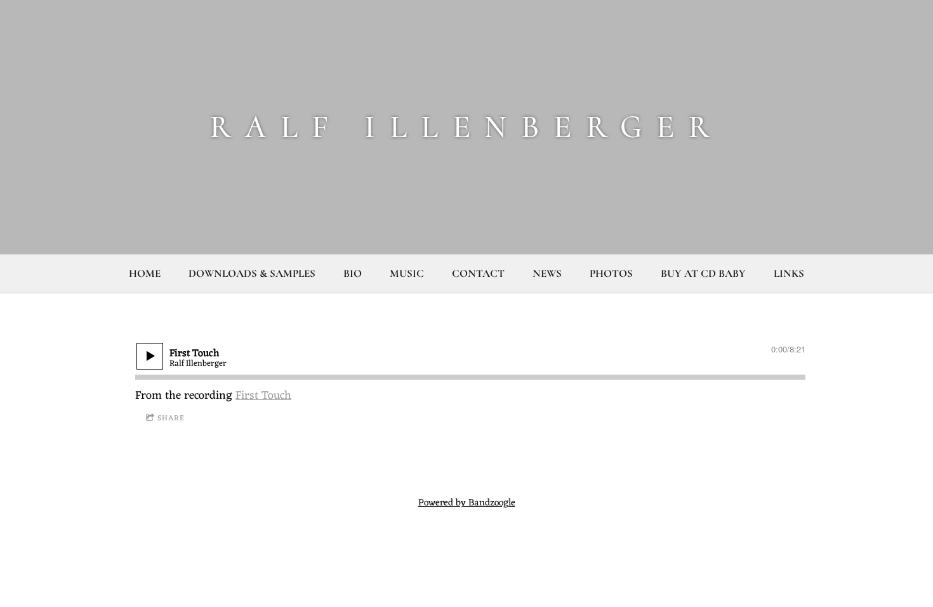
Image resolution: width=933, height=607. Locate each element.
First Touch (263, 395)
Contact (478, 273)
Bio (352, 273)
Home (145, 273)
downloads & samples (252, 273)
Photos (611, 273)
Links (789, 273)
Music (407, 273)
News (547, 273)
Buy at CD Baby (703, 273)
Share (171, 418)
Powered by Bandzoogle (466, 503)
